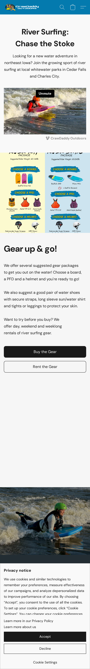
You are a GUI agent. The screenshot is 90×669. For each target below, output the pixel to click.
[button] (23, 7)
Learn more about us (20, 627)
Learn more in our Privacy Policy (28, 621)
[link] (45, 660)
